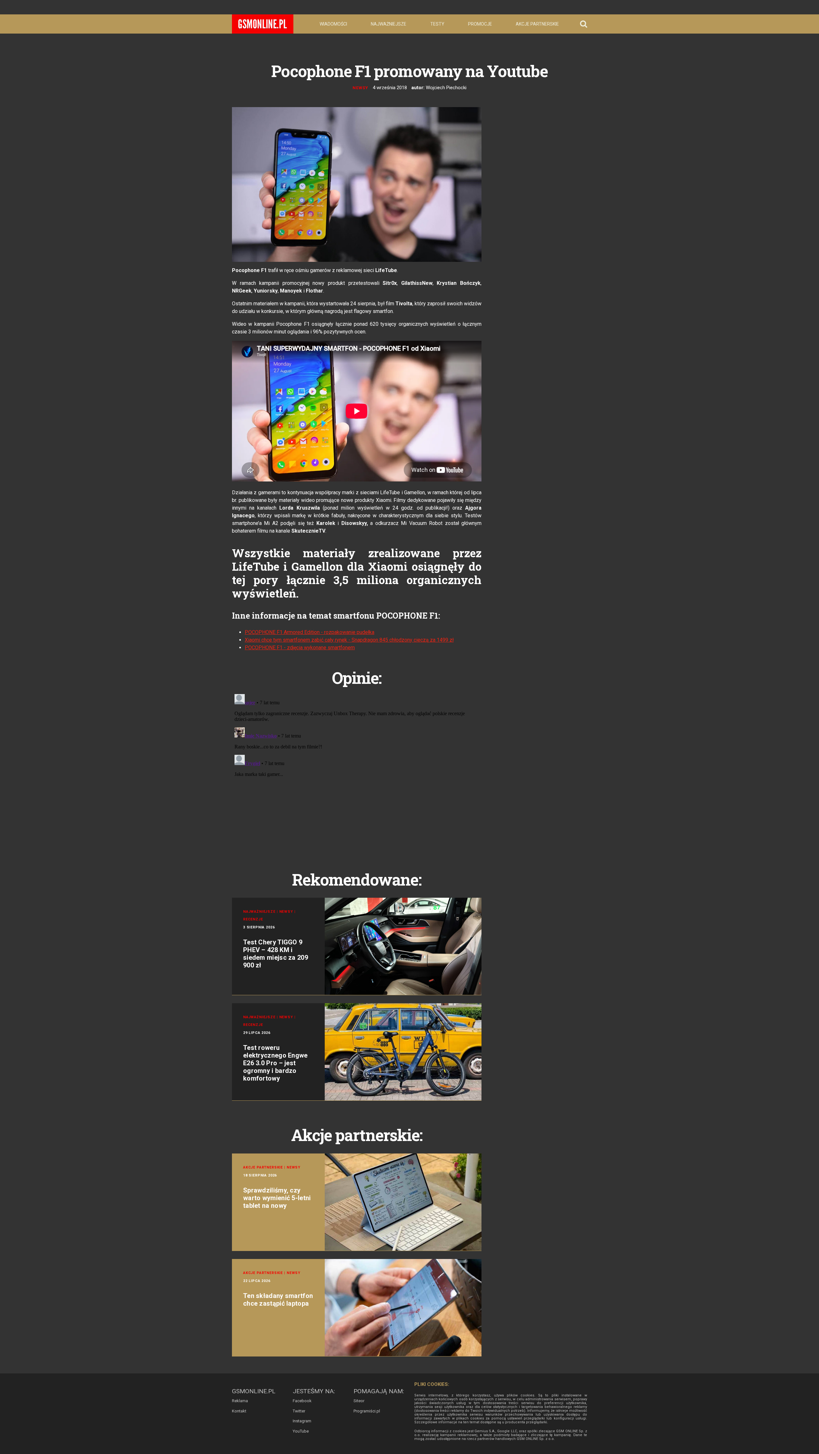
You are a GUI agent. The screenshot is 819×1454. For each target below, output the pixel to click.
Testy (437, 24)
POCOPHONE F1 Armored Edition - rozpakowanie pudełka (309, 632)
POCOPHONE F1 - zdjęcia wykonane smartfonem (300, 648)
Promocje (480, 24)
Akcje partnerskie (537, 24)
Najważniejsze (388, 24)
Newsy (360, 87)
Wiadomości (333, 24)
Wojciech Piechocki (446, 87)
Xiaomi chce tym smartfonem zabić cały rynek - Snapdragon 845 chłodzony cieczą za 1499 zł (349, 640)
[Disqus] (356, 771)
